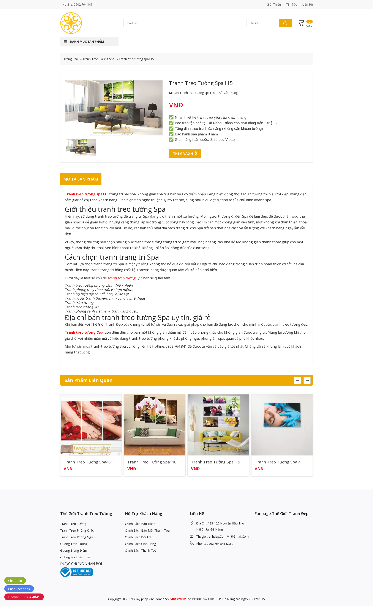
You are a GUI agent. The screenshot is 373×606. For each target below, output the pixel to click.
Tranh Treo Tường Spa (98, 59)
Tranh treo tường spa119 (215, 462)
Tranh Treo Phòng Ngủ (76, 537)
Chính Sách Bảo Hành (140, 524)
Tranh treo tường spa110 (151, 462)
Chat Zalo (15, 580)
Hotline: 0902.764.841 (77, 4)
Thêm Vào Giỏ (185, 153)
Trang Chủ (70, 59)
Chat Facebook (19, 589)
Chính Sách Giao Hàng (140, 544)
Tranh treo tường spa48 (87, 462)
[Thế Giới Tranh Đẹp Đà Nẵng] (71, 22)
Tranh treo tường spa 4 (277, 462)
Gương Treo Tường (73, 544)
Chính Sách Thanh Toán (141, 550)
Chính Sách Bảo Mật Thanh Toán (148, 530)
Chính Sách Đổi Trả (138, 537)
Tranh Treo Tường (73, 524)
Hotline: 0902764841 (24, 597)
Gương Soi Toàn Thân (75, 557)
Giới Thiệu (274, 4)
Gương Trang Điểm (73, 550)
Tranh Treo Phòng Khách (77, 530)
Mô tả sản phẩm (80, 179)
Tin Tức (291, 4)
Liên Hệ (307, 4)
